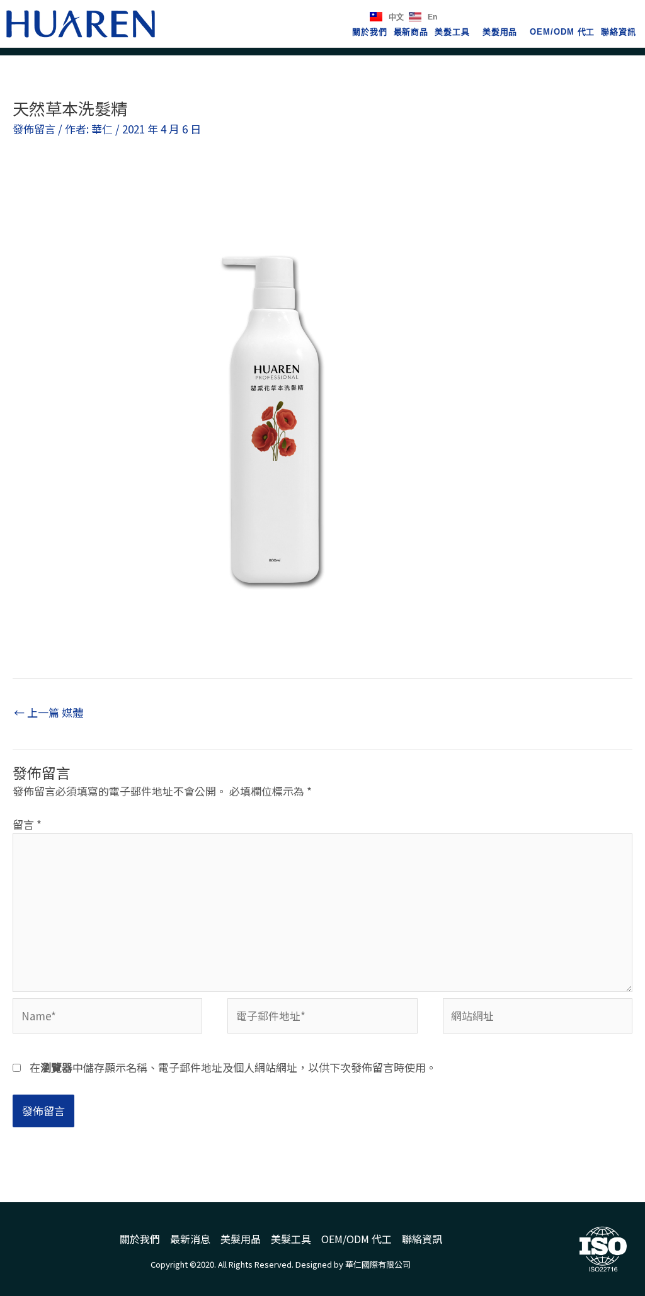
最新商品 (411, 32)
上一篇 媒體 (48, 712)
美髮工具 (452, 32)
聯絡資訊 (618, 32)
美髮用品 (500, 32)
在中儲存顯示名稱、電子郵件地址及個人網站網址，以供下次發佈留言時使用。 (233, 1067)
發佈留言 (34, 129)
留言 (27, 824)
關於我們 (369, 32)
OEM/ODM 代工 (562, 32)
